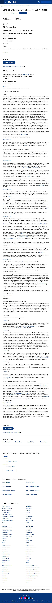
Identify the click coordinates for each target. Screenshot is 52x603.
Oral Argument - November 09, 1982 (11, 432)
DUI (27, 514)
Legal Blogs (4, 569)
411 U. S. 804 (38, 410)
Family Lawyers (5, 518)
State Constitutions (30, 548)
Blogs (27, 538)
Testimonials (29, 580)
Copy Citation (9, 470)
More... (3, 522)
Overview (6, 13)
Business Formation (6, 528)
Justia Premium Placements (32, 572)
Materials (22, 13)
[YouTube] (21, 598)
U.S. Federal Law (6, 546)
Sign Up (48, 1)
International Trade (6, 536)
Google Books (18, 442)
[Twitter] (30, 598)
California (28, 554)
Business (4, 526)
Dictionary (28, 528)
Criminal (28, 510)
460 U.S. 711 (26, 75)
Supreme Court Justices (8, 490)
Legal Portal (13, 600)
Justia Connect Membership (32, 567)
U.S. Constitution (6, 548)
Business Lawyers (6, 510)
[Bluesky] (29, 598)
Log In (43, 1)
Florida (27, 556)
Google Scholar (6, 442)
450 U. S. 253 (24, 233)
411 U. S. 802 (23, 327)
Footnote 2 (41, 185)
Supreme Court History (32, 486)
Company (18, 600)
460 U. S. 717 (27, 145)
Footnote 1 (28, 176)
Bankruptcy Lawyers (7, 508)
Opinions (14, 13)
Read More (5, 52)
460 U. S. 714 (13, 394)
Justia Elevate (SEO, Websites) (33, 574)
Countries (4, 580)
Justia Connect (5, 600)
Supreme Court (5, 554)
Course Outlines (30, 534)
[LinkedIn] (19, 598)
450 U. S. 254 (23, 202)
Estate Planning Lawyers (8, 516)
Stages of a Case (7, 494)
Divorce (28, 512)
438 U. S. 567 (22, 236)
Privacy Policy (36, 600)
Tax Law (4, 540)
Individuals (29, 506)
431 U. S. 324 (9, 238)
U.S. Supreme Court (19, 5)
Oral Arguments (8, 428)
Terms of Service (28, 600)
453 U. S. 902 (35, 167)
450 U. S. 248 (26, 167)
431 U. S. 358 (45, 358)
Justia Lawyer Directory (31, 569)
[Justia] (11, 2)
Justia (2, 5)
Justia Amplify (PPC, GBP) (32, 576)
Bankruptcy (29, 508)
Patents (4, 576)
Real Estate (4, 538)
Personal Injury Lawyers (7, 520)
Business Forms (5, 572)
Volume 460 (35, 5)
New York (28, 558)
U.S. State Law (30, 546)
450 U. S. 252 (43, 283)
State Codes (29, 550)
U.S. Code (4, 550)
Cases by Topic (30, 482)
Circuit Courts (5, 556)
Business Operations (7, 530)
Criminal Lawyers (6, 512)
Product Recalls (5, 574)
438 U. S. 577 (28, 236)
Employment (5, 532)
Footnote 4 (13, 213)
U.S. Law (6, 5)
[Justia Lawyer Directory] (32, 598)
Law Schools (29, 526)
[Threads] (27, 598)
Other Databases (6, 566)
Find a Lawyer (6, 506)
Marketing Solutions (31, 566)
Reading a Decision (31, 494)
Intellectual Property (7, 534)
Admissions (28, 530)
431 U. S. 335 (15, 238)
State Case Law (29, 552)
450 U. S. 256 (11, 270)
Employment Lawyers (7, 514)
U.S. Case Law (11, 5)
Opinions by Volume (28, 5)
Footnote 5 (24, 261)
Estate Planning (29, 516)
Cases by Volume (6, 486)
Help (23, 600)
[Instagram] (25, 598)
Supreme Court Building (32, 490)
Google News (43, 442)
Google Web (31, 442)
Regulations (5, 552)
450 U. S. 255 (6, 206)
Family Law (28, 518)
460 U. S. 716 (15, 407)
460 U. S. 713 (24, 134)
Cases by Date (6, 482)
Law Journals (29, 536)
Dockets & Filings (6, 560)
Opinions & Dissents (9, 62)
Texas (27, 560)
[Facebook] (23, 598)
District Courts (5, 558)
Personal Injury (29, 520)
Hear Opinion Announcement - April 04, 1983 (13, 66)
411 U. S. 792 (16, 327)
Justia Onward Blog (30, 578)
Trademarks (5, 578)
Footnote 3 (9, 196)
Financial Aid (29, 532)
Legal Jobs (4, 567)
